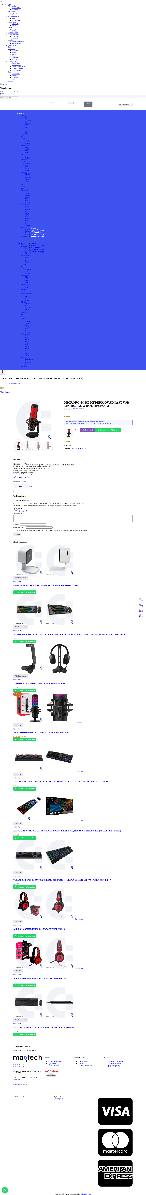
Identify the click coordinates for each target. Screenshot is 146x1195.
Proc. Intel (15, 15)
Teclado (14, 52)
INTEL (14, 31)
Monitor (10, 40)
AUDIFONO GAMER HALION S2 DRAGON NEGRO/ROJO (39, 929)
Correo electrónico (19, 527)
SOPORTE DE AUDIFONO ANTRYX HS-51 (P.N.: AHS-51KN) (39, 683)
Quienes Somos (83, 1061)
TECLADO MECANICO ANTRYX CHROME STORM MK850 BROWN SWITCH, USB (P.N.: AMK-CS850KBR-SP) (62, 880)
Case (9, 47)
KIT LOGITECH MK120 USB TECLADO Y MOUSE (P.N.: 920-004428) (43, 1027)
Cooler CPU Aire (17, 68)
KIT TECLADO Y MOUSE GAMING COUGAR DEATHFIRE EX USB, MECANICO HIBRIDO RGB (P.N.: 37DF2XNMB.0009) (67, 831)
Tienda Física (52, 1063)
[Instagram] (22, 1089)
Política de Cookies (114, 1065)
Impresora (15, 75)
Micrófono (75, 448)
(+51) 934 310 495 (19, 1066)
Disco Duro (15, 38)
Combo (14, 56)
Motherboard (12, 22)
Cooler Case (16, 63)
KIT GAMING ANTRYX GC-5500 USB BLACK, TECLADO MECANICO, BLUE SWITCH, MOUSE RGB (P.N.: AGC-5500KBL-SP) (69, 634)
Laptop (10, 27)
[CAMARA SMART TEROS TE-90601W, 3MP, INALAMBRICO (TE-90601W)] (44, 575)
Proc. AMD (15, 13)
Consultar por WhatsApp (109, 430)
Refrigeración (12, 61)
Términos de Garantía (115, 1063)
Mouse (14, 54)
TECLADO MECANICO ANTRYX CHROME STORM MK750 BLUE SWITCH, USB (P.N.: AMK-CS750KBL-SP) (61, 782)
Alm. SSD (15, 36)
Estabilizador (16, 74)
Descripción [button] (16, 459)
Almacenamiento (13, 34)
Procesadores (12, 11)
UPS (13, 79)
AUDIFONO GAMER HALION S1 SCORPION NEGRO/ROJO (40, 978)
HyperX (31, 486)
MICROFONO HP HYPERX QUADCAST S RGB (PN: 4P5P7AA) (41, 733)
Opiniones (81, 1063)
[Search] (71, 103)
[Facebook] (15, 1089)
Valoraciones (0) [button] (18, 492)
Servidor (10, 81)
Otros (9, 72)
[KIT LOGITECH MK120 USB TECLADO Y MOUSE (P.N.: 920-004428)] (44, 1017)
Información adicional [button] (19, 481)
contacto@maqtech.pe (20, 1084)
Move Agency (58, 1099)
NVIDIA (15, 18)
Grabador (15, 77)
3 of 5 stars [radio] (20, 510)
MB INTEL (15, 25)
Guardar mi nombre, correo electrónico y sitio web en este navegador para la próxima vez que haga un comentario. (52, 530)
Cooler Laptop (16, 65)
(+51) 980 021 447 (19, 1064)
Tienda (33, 228)
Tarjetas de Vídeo (13, 17)
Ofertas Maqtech (37, 234)
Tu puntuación (18, 508)
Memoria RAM (13, 33)
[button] (2, 93)
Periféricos (11, 49)
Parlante (14, 59)
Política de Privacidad (115, 1067)
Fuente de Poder (13, 45)
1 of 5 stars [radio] (14, 510)
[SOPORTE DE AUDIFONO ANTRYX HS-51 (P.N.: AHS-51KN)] (44, 673)
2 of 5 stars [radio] (17, 510)
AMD (14, 29)
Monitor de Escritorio (18, 41)
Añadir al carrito (5, 392)
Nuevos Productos (37, 230)
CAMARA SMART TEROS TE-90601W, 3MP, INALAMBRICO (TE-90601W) (45, 585)
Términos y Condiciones (116, 1061)
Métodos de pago (37, 236)
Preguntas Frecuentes (54, 1061)
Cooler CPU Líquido (18, 66)
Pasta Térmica (16, 70)
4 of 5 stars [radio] (23, 510)
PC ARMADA (16, 8)
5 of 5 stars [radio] (26, 510)
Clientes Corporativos (85, 1065)
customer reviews (15, 383)
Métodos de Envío (53, 1065)
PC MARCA (16, 9)
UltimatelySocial (86, 1194)
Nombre (16, 524)
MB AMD (15, 24)
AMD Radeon (16, 20)
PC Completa (12, 6)
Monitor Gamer (17, 43)
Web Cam (15, 58)
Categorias (7, 4)
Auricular (15, 50)
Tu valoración (18, 513)
